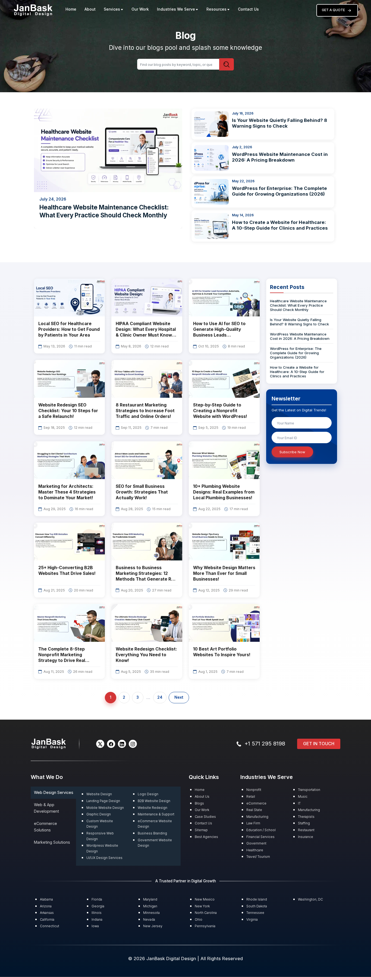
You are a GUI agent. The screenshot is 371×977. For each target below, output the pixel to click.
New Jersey (152, 926)
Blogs (199, 803)
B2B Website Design (154, 801)
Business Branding (152, 833)
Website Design (99, 794)
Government (256, 843)
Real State (254, 810)
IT (299, 803)
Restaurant (306, 830)
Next (178, 697)
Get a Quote (333, 10)
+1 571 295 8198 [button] (264, 743)
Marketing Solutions (52, 842)
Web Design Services (53, 792)
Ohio (198, 919)
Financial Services (260, 837)
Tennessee (255, 913)
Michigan (150, 906)
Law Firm (253, 823)
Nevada (149, 919)
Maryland (150, 899)
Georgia (98, 906)
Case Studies (205, 817)
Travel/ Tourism (258, 857)
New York (202, 906)
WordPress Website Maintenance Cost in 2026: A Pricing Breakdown (280, 157)
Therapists (306, 817)
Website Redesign (152, 808)
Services (112, 9)
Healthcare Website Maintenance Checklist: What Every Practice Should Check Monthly (298, 305)
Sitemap (201, 830)
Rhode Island (256, 899)
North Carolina (206, 913)
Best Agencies (206, 837)
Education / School (261, 830)
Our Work (140, 9)
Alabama (46, 899)
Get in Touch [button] (318, 743)
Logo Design (148, 794)
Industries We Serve (176, 9)
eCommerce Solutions (45, 826)
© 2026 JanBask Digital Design (162, 958)
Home (70, 9)
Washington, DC (310, 899)
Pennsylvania (205, 926)
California (47, 919)
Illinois (97, 913)
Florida (97, 899)
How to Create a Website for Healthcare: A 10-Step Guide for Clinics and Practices (280, 225)
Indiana (97, 919)
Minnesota (151, 913)
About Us (202, 796)
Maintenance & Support (156, 814)
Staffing (304, 823)
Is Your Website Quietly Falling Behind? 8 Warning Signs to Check (279, 123)
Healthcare (254, 850)
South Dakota (256, 906)
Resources (216, 9)
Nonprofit (253, 790)
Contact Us (248, 9)
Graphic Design (98, 814)
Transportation (309, 790)
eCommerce (256, 803)
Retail (250, 796)
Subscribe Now (292, 452)
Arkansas (47, 913)
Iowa (95, 926)
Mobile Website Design (105, 808)
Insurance (305, 837)
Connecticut (49, 926)
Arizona (46, 906)
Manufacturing (257, 817)
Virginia (252, 919)
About (90, 9)
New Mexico (205, 899)
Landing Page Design (103, 801)
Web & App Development (46, 807)
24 (159, 697)
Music (302, 796)
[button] (100, 744)
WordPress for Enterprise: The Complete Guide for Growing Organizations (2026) (279, 191)
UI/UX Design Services (104, 858)
